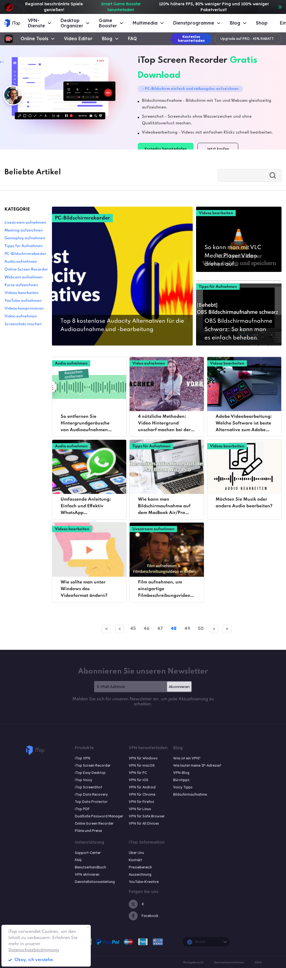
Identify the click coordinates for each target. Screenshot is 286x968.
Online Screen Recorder (26, 269)
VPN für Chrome (142, 794)
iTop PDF (82, 809)
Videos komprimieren (24, 308)
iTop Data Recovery (91, 794)
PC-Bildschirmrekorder (25, 254)
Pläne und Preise (88, 831)
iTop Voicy (83, 780)
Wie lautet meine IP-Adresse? (197, 765)
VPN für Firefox (141, 802)
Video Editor (78, 38)
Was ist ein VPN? (187, 758)
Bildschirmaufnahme (190, 794)
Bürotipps (181, 780)
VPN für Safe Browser (147, 816)
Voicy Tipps (182, 787)
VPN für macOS (142, 765)
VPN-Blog (181, 773)
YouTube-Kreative (144, 882)
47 (160, 628)
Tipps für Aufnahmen (23, 246)
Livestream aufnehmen (25, 223)
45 (133, 628)
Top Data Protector (91, 802)
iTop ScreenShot (88, 787)
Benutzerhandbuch (90, 867)
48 (174, 628)
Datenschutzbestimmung (33, 950)
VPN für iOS (138, 780)
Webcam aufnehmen (23, 277)
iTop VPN (82, 758)
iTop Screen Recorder (93, 765)
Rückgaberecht (193, 962)
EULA (258, 962)
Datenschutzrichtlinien (229, 962)
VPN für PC (138, 773)
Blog (107, 38)
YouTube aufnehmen (23, 301)
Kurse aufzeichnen (21, 285)
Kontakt (135, 860)
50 (201, 628)
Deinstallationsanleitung (95, 882)
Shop (262, 23)
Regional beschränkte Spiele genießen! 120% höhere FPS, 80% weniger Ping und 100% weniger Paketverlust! (147, 6)
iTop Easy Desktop (90, 773)
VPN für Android (142, 787)
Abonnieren (179, 686)
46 (146, 628)
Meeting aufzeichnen (23, 230)
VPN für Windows (143, 758)
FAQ (132, 38)
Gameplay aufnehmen (24, 238)
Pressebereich (140, 867)
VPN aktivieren (87, 874)
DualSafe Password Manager (99, 816)
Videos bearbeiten (21, 293)
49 (187, 628)
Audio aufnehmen (20, 262)
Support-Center (88, 853)
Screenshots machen (23, 324)
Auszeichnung (140, 874)
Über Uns (136, 853)
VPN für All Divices (144, 823)
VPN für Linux (140, 809)
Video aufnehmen (20, 316)
